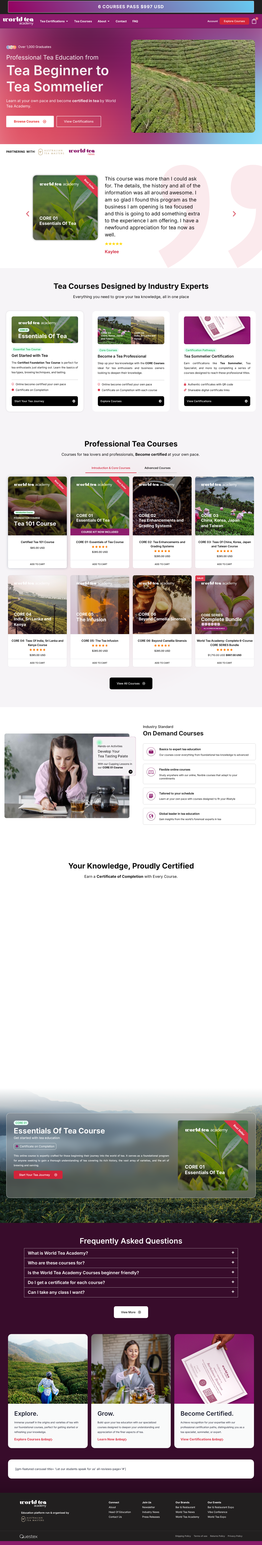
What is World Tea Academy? (58, 1253)
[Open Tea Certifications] (67, 21)
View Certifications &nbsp (201, 1439)
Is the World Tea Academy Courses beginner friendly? (83, 1272)
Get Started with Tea (30, 355)
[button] (27, 213)
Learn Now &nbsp (111, 1439)
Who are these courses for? (56, 1262)
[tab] (111, 468)
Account (212, 21)
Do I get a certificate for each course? (66, 1282)
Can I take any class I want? (56, 1292)
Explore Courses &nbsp (32, 1439)
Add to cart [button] (37, 564)
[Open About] (108, 21)
